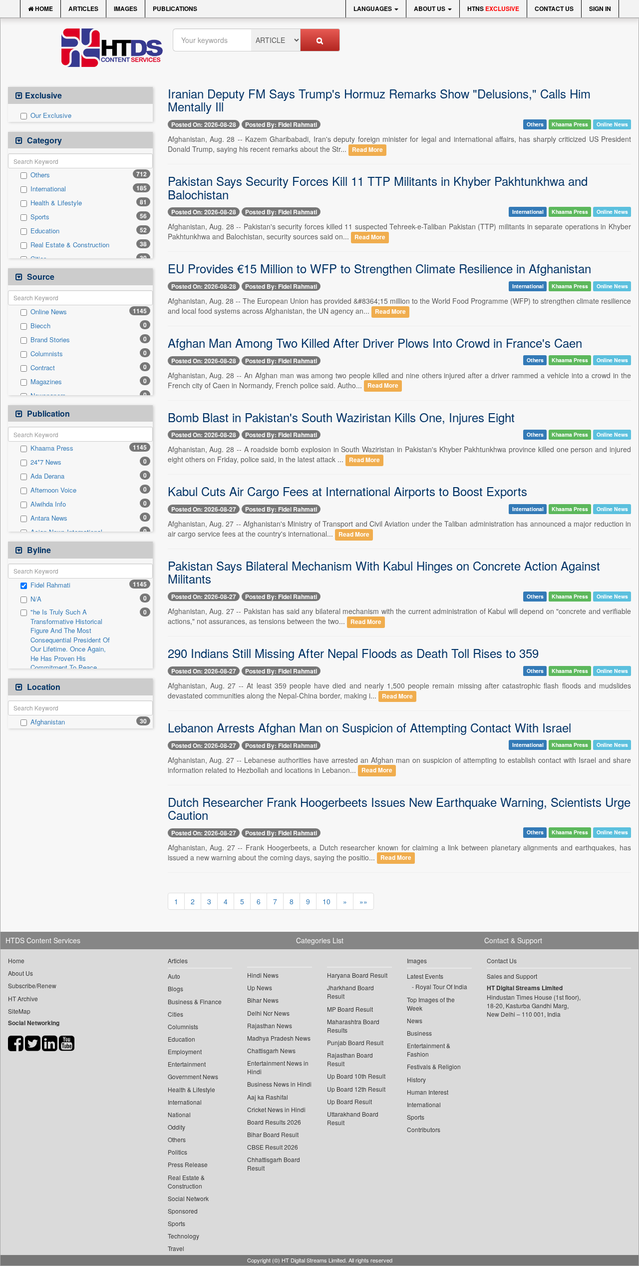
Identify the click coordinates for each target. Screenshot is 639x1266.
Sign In (600, 8)
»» (363, 901)
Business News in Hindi (279, 1084)
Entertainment (187, 1064)
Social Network (188, 1198)
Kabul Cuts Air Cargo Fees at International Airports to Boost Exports (347, 491)
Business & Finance (195, 1001)
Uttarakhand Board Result (352, 1118)
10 (326, 901)
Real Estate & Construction (69, 244)
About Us (430, 8)
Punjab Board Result (355, 1042)
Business (419, 1033)
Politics (177, 1152)
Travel (176, 1248)
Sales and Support (512, 976)
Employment (185, 1051)
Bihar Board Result (273, 1134)
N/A (35, 599)
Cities (175, 1014)
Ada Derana (47, 476)
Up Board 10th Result (356, 1076)
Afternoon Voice (53, 490)
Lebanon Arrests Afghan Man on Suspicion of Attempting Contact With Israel (369, 727)
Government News (193, 1076)
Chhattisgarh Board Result (273, 1163)
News (414, 1020)
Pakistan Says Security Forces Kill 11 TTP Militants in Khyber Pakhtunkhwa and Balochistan (378, 187)
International (48, 188)
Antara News (48, 518)
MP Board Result (350, 1009)
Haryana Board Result (357, 975)
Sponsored (183, 1211)
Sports (39, 216)
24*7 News (45, 462)
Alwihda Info (48, 504)
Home (43, 8)
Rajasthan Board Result (350, 1059)
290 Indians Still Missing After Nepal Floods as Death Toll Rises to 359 (353, 652)
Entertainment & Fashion (428, 1049)
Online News (48, 311)
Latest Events (425, 976)
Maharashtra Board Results (353, 1025)
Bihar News (263, 1000)
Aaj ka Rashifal (267, 1097)
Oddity (176, 1127)
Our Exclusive (50, 115)
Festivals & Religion (434, 1066)
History (416, 1079)
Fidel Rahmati (50, 585)
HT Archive (23, 998)
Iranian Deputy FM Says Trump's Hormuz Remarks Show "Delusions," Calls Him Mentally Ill (379, 99)
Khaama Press (51, 448)
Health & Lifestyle (56, 202)
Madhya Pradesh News (279, 1038)
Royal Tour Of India (441, 986)
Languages (373, 8)
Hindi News (263, 975)
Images (125, 8)
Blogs (175, 988)
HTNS (493, 8)
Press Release (188, 1164)
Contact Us (554, 8)
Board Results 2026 (274, 1122)
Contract (42, 367)
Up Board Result (349, 1101)
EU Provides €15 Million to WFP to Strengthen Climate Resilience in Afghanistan (379, 268)
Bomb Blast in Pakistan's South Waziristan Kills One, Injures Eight (341, 417)
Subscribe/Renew (32, 985)
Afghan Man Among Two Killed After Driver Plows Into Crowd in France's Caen (375, 342)
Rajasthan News (269, 1025)
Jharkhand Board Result (350, 991)
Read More (367, 149)
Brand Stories (50, 339)
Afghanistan (47, 721)
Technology (183, 1236)
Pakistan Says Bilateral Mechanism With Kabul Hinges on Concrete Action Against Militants (384, 572)
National (179, 1114)
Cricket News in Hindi (276, 1109)
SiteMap (19, 1011)
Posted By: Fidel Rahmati (281, 124)
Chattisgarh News (271, 1050)
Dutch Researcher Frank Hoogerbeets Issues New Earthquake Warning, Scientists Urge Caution (399, 808)
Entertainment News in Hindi (278, 1067)
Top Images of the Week (431, 1003)
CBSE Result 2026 (272, 1147)
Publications (175, 8)
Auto (174, 976)
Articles (83, 8)
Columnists (46, 353)
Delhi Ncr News (268, 1013)
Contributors (423, 1129)
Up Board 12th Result (356, 1089)
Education (44, 230)
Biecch (40, 325)
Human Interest (427, 1092)
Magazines (46, 381)
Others (40, 174)
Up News (259, 987)
